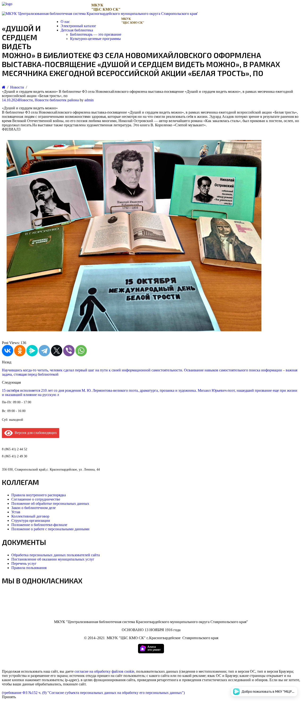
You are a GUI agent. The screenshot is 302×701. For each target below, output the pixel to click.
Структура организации (30, 520)
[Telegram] (44, 350)
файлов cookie (123, 671)
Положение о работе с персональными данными (50, 529)
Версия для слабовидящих (35, 433)
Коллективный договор (30, 516)
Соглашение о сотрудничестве (35, 499)
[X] (56, 350)
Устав (15, 512)
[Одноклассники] (19, 350)
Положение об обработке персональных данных (50, 503)
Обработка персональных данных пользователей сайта (55, 555)
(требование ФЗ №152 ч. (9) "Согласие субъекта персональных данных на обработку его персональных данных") (93, 693)
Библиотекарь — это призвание (95, 34)
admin (89, 100)
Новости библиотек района (57, 100)
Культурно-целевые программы (95, 39)
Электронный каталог (78, 26)
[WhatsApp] (81, 350)
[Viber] (69, 350)
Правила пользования (28, 568)
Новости (26, 100)
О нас (65, 22)
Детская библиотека (77, 30)
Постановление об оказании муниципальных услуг (52, 559)
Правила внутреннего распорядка (38, 495)
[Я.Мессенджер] (32, 350)
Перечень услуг (24, 563)
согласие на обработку (93, 671)
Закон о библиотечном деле (33, 508)
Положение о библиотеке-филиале (39, 525)
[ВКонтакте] (7, 350)
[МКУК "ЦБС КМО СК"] (7, 4)
